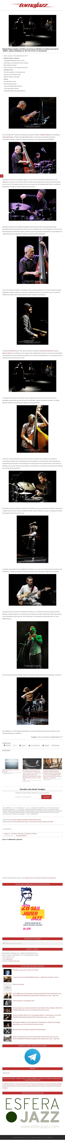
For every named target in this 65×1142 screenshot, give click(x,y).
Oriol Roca (12, 351)
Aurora (51, 809)
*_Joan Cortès (34, 808)
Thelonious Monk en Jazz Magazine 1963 (23, 1000)
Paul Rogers (9, 137)
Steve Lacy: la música (18, 984)
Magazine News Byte (36, 1137)
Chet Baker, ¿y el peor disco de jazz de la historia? (26, 970)
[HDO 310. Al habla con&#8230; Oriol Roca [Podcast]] (11, 763)
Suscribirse (46, 797)
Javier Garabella (31, 811)
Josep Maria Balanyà (14, 812)
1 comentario (34, 814)
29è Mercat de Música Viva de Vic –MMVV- (36, 809)
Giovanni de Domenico (19, 811)
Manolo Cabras (6, 353)
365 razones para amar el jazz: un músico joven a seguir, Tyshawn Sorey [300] (32, 821)
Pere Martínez (21, 814)
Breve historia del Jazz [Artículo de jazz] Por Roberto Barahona (29, 1029)
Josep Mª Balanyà (45, 135)
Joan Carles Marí (41, 811)
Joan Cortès (50, 811)
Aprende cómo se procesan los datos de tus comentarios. (41, 878)
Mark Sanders (35, 812)
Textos (49, 808)
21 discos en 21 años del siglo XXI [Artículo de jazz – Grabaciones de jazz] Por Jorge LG (36, 977)
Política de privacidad (18, 1137)
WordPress (49, 1137)
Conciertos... (42, 808)
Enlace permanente (21, 835)
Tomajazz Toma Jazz (13, 961)
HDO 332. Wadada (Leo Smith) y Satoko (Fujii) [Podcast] (26, 819)
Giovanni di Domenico (46, 351)
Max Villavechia (44, 812)
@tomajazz (10, 959)
